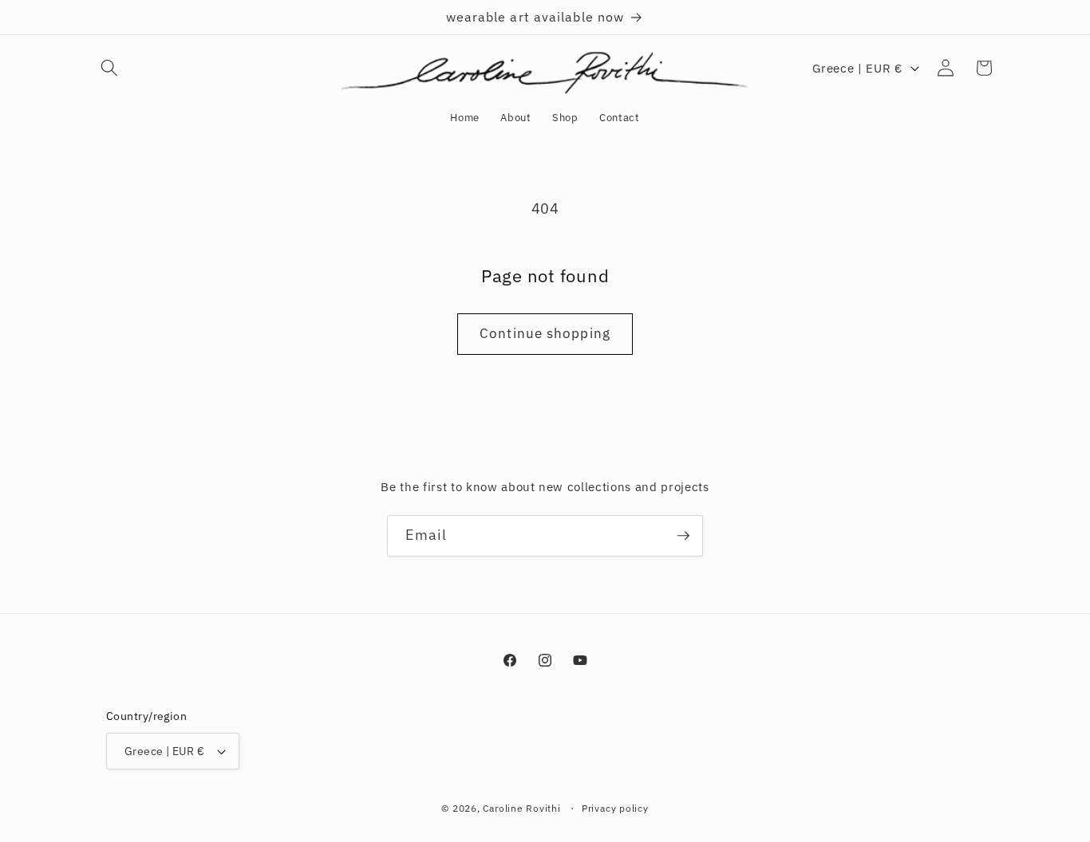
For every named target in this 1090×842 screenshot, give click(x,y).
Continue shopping (545, 333)
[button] (109, 68)
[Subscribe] (683, 536)
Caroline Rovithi (523, 808)
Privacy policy (615, 808)
